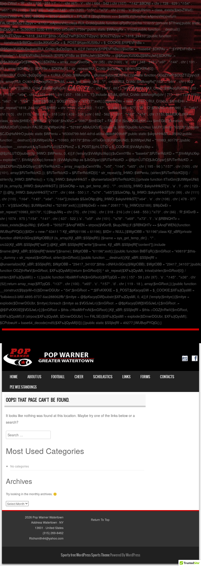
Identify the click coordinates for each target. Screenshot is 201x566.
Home (14, 376)
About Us (34, 376)
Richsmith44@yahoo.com (46, 538)
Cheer (79, 376)
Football (58, 376)
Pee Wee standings (23, 387)
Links (126, 376)
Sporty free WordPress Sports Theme (85, 555)
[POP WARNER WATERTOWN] (100, 364)
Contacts (167, 376)
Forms (145, 376)
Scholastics (103, 376)
